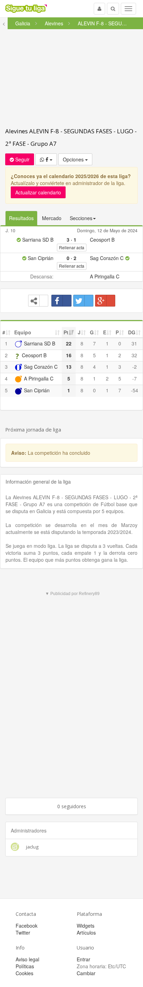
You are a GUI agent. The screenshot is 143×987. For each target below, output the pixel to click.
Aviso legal (27, 959)
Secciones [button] (81, 218)
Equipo (22, 332)
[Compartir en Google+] (105, 301)
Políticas (25, 966)
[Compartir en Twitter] (83, 301)
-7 (134, 378)
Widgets (85, 925)
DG (131, 332)
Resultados (21, 218)
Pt (66, 332)
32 (134, 355)
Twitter (23, 932)
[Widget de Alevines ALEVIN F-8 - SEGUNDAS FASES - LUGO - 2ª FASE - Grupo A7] (38, 301)
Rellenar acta (71, 247)
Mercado (51, 218)
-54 (134, 390)
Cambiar (86, 973)
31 (134, 343)
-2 (134, 366)
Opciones (74, 159)
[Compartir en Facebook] (61, 301)
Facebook (26, 925)
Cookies (24, 973)
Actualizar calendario (38, 192)
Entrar (83, 959)
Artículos (86, 932)
